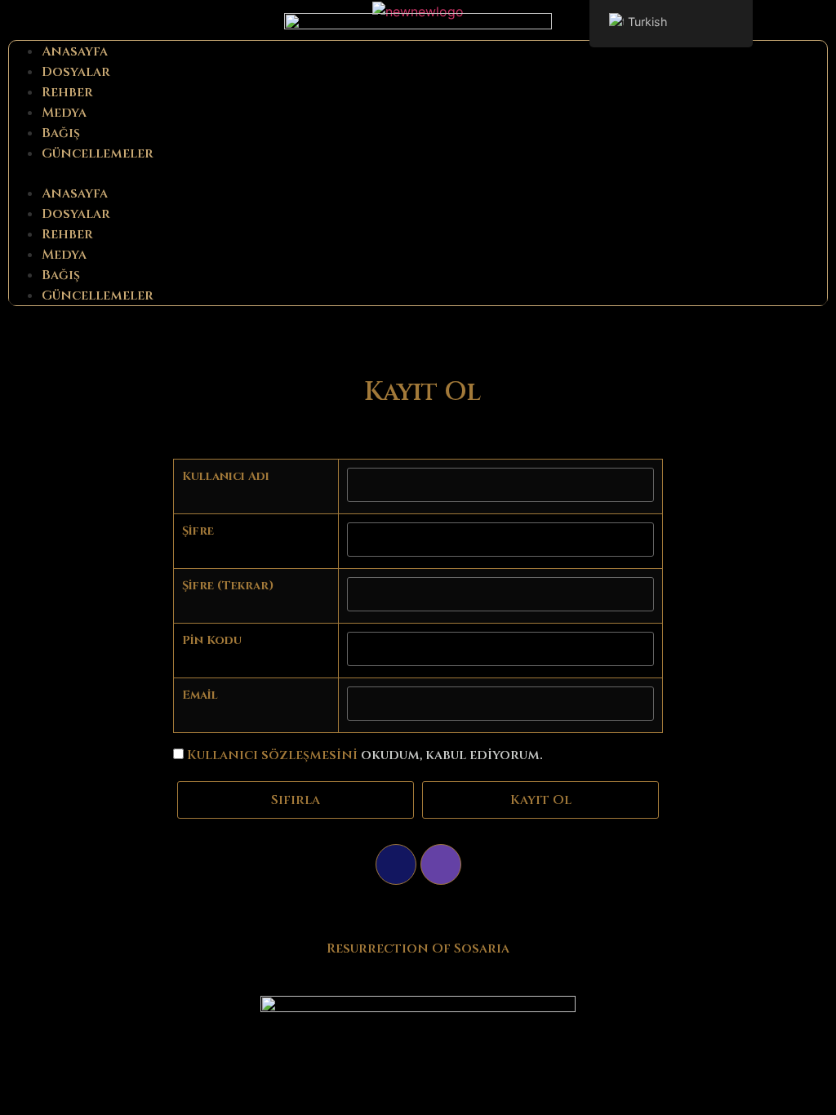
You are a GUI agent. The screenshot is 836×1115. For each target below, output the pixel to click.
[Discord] (396, 864)
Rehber (67, 92)
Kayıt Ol (540, 800)
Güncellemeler (97, 153)
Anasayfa (75, 51)
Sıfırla (295, 800)
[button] (418, 173)
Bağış (61, 133)
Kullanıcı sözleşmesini (272, 755)
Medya (64, 113)
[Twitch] (440, 864)
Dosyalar (76, 72)
